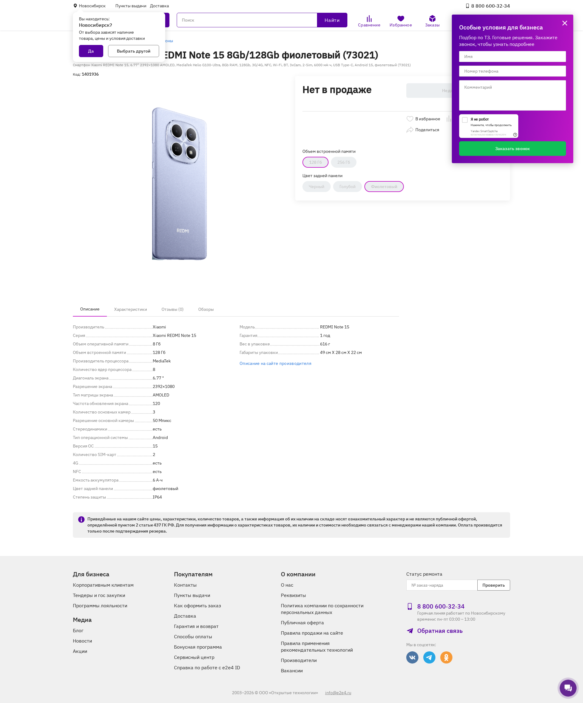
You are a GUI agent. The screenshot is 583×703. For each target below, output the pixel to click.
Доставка (159, 6)
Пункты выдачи (130, 6)
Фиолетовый (384, 186)
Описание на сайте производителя (275, 363)
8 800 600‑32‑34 (490, 6)
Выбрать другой (133, 51)
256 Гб (343, 162)
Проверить (493, 585)
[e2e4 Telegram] (429, 657)
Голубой (347, 186)
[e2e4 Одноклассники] (446, 657)
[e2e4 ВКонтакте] (412, 657)
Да (91, 51)
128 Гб (315, 162)
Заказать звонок (512, 148)
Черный (316, 186)
